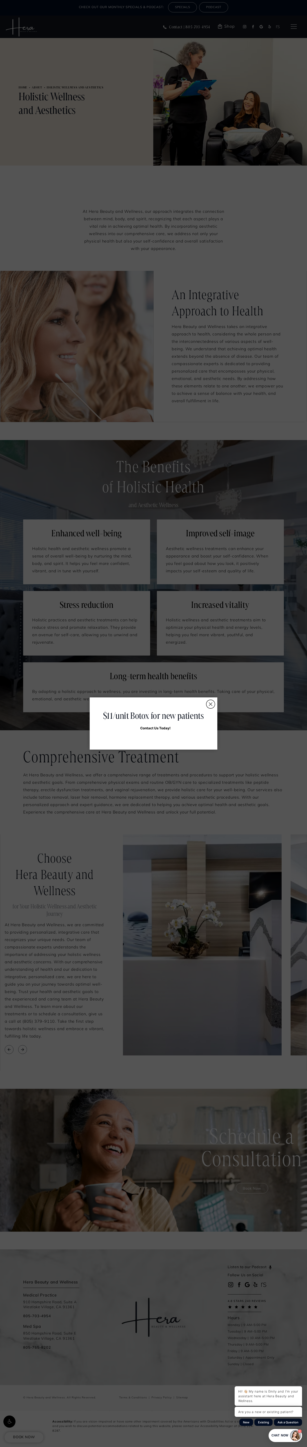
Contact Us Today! (155, 728)
